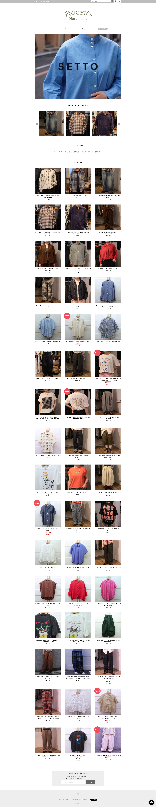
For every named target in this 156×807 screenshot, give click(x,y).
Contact (91, 28)
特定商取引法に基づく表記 (80, 799)
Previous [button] (37, 124)
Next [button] (119, 124)
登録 (90, 782)
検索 (112, 1)
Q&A (76, 28)
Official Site (103, 28)
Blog (83, 28)
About (59, 28)
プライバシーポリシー (65, 799)
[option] (51, 123)
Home (51, 28)
